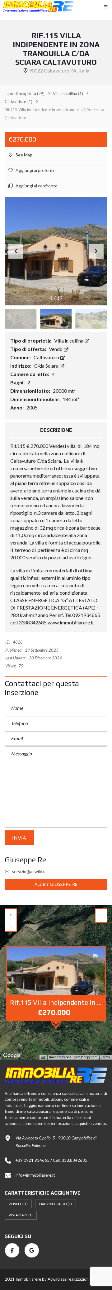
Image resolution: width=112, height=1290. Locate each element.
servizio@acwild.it (29, 871)
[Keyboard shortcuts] (43, 1057)
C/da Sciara (46, 366)
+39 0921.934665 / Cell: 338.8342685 (51, 1160)
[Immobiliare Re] (38, 6)
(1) (68, 93)
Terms (105, 1057)
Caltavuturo (47, 357)
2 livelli (18, 1204)
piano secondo (55, 1204)
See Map (23, 154)
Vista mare (21, 1215)
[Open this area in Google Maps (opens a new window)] (12, 1056)
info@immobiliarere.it (35, 1175)
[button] (96, 251)
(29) (24, 93)
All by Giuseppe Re (56, 884)
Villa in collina (69, 340)
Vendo (56, 349)
